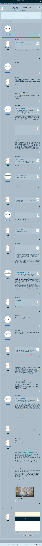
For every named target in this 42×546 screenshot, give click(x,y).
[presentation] (27, 526)
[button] (1, 1)
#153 (39, 297)
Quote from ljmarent (21, 108)
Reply (25, 535)
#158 (39, 395)
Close (40, 544)
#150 (39, 226)
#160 (39, 438)
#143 (39, 62)
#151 (39, 243)
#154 (39, 315)
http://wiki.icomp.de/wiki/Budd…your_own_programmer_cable (26, 452)
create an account (17, 17)
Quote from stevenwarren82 (22, 175)
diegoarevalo (8, 10)
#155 (39, 330)
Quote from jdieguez (21, 214)
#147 (39, 172)
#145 (39, 105)
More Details (36, 544)
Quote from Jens (20, 42)
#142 (39, 39)
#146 (39, 156)
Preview (30, 535)
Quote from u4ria (20, 300)
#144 (39, 77)
